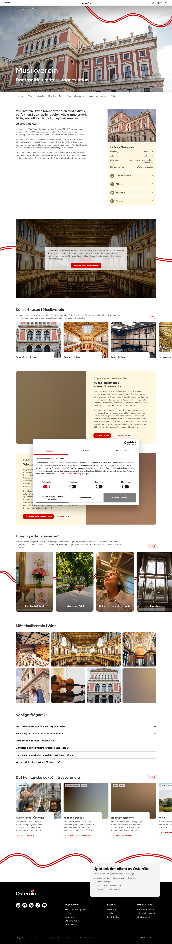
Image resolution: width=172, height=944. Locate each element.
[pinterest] (31, 905)
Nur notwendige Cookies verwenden (52, 497)
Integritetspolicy (22, 938)
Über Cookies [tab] (121, 451)
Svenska (163, 3)
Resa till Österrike (145, 909)
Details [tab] (86, 451)
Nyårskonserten (55, 96)
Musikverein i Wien (24, 96)
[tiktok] (37, 905)
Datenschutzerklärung (71, 474)
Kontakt (34, 938)
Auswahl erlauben (86, 498)
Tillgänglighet (71, 938)
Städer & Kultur (72, 921)
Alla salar (40, 96)
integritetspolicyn (55, 259)
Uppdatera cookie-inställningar (86, 265)
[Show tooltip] (169, 89)
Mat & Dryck (71, 924)
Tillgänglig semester (146, 913)
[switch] (73, 486)
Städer (110, 913)
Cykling (68, 913)
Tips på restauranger (97, 96)
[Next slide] (151, 125)
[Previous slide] (112, 125)
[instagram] (18, 905)
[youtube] (44, 905)
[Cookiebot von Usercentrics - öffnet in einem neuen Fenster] (126, 443)
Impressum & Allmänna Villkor (51, 938)
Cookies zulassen (119, 498)
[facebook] (24, 905)
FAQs (112, 96)
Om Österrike (143, 917)
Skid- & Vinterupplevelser (77, 909)
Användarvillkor (86, 938)
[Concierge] (153, 3)
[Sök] (147, 3)
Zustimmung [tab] (51, 451)
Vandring (69, 917)
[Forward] (154, 316)
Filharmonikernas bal (75, 96)
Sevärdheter (113, 917)
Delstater (111, 909)
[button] (163, 2)
